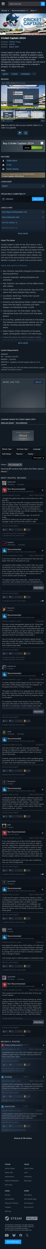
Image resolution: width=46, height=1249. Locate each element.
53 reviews (20, 734)
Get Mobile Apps (13, 1242)
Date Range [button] (6, 454)
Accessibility (9, 1199)
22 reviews (21, 545)
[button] (5, 10)
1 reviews (10, 669)
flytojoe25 (11, 781)
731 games (10, 979)
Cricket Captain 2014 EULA (13, 176)
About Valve (28, 1168)
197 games (10, 734)
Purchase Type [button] (22, 449)
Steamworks (9, 1177)
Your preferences (21, 423)
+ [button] (34, 74)
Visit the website (8, 222)
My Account (28, 1207)
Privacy (7, 1195)
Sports (5, 74)
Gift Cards (8, 1185)
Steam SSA (9, 1172)
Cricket (14, 74)
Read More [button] (38, 588)
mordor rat (11, 666)
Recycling (27, 1181)
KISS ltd (12, 44)
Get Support (28, 1203)
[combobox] (24, 4)
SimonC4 (10, 608)
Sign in (4, 125)
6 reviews (10, 610)
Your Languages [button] (14, 465)
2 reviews (10, 784)
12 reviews (20, 484)
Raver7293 (11, 881)
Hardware (27, 1177)
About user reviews (7, 423)
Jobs (26, 1172)
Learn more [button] (37, 199)
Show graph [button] (37, 458)
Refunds (8, 1211)
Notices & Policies (11, 1203)
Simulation (25, 74)
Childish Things (14, 42)
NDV (9, 825)
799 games (10, 484)
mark (9, 731)
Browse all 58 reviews (23, 1138)
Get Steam (28, 1195)
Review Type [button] (6, 449)
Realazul (10, 542)
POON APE (11, 482)
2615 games (11, 545)
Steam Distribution (12, 1181)
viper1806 (11, 977)
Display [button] (30, 454)
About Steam (10, 1168)
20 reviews (10, 884)
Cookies (8, 1207)
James (9, 929)
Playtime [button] (19, 454)
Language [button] (36, 449)
